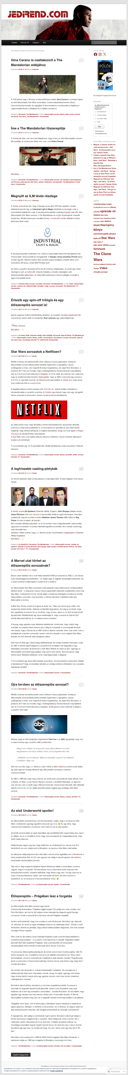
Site (44, 42)
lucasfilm (40, 286)
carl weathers (65, 180)
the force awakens (100, 264)
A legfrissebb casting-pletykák (34, 468)
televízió (33, 340)
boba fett (107, 207)
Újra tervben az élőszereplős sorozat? (40, 684)
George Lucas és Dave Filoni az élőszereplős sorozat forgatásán (105, 173)
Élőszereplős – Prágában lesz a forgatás (41, 896)
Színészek (48, 182)
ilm (25, 286)
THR (15, 99)
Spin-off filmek (66, 335)
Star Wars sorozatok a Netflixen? (36, 351)
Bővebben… (17, 174)
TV (77, 286)
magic (46, 286)
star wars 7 (21, 549)
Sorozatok (22, 114)
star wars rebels (101, 244)
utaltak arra (67, 380)
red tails (57, 1046)
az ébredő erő (98, 207)
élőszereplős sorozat (51, 114)
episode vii (22, 546)
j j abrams (97, 221)
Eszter (34, 356)
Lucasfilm (39, 284)
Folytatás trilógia (36, 335)
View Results (99, 131)
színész (41, 182)
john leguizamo (75, 180)
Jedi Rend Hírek (110, 218)
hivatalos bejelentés (69, 315)
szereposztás (57, 182)
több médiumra (60, 766)
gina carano (70, 114)
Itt (61, 942)
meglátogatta (69, 532)
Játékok (107, 221)
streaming (26, 340)
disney (62, 114)
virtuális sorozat (101, 271)
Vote (99, 127)
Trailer (96, 268)
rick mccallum (65, 1046)
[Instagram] (100, 54)
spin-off (79, 337)
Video (103, 268)
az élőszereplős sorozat (44, 884)
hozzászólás (34, 549)
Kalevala (35, 69)
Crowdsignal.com (101, 133)
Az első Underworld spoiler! (32, 810)
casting (73, 544)
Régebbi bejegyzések (20, 1055)
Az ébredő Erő (23, 544)
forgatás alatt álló (71, 212)
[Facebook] (96, 54)
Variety (15, 138)
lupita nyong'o (52, 546)
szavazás (112, 245)
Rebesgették (44, 377)
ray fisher (78, 546)
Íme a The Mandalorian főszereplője (38, 128)
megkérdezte (43, 739)
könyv (98, 229)
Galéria (97, 215)
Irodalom (36, 42)
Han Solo (104, 215)
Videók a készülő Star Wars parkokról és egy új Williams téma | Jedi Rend (105, 158)
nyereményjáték (101, 233)
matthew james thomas (66, 546)
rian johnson (58, 337)
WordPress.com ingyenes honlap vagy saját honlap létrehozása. (64, 1066)
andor (71, 284)
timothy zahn (111, 264)
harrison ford (98, 218)
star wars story (16, 340)
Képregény (107, 225)
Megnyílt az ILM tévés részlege (34, 196)
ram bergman (48, 337)
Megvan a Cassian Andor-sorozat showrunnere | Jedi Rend (105, 147)
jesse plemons (31, 546)
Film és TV (25, 42)
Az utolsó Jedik (23, 335)
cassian (20, 286)
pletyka (112, 233)
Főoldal (14, 42)
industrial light (31, 286)
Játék (102, 221)
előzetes (97, 211)
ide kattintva (76, 857)
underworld (44, 340)
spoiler (56, 884)
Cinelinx (48, 392)
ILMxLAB (31, 271)
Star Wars (22, 116)
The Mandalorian (32, 114)
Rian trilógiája (47, 335)
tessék (37, 520)
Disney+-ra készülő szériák (55, 218)
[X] (104, 54)
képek (97, 225)
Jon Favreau (15, 182)
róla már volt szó (32, 514)
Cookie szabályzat (56, 1071)
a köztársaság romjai (103, 204)
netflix (40, 337)
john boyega (42, 546)
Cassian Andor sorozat (26, 284)
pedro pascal (25, 182)
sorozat (77, 114)
